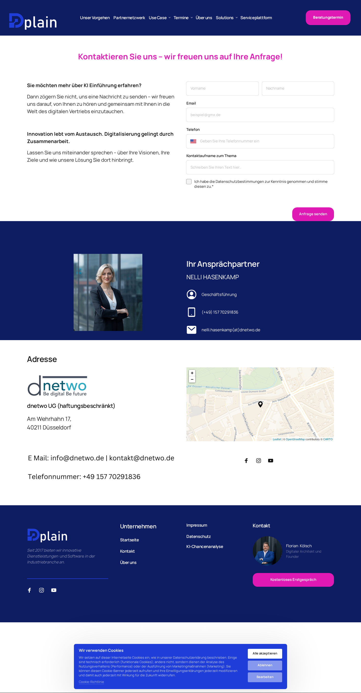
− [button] (192, 379)
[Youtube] (272, 461)
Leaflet (277, 439)
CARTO (328, 439)
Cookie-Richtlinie (91, 682)
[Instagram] (260, 461)
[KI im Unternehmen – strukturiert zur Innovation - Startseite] (32, 18)
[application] (260, 404)
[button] (260, 404)
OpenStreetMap (295, 439)
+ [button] (192, 372)
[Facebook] (248, 461)
